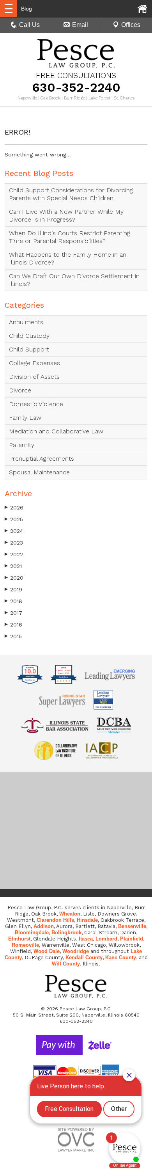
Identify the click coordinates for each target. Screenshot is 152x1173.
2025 (14, 519)
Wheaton (69, 914)
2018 (13, 601)
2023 (14, 542)
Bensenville (132, 926)
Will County (66, 964)
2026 (14, 507)
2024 (14, 531)
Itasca (86, 939)
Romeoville (25, 945)
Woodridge (75, 951)
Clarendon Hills (55, 920)
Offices (130, 24)
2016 (13, 624)
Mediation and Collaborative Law (56, 431)
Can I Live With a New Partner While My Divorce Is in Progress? (66, 215)
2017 (13, 613)
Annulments (26, 322)
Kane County (120, 957)
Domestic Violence (36, 404)
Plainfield (131, 939)
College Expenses (34, 363)
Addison (44, 926)
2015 (13, 636)
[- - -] (8, 8)
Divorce (20, 390)
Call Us (29, 24)
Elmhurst (19, 939)
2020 (14, 578)
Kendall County (84, 957)
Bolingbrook (66, 932)
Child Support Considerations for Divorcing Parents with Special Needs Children (71, 194)
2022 (14, 554)
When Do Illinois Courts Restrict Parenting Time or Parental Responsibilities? (69, 237)
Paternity (21, 445)
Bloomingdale (32, 932)
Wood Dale (47, 951)
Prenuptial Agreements (41, 458)
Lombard (106, 939)
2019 (13, 589)
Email (80, 24)
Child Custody (29, 335)
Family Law (25, 417)
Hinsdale (87, 920)
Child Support (29, 349)
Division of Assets (34, 376)
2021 (13, 566)
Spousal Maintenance (39, 472)
